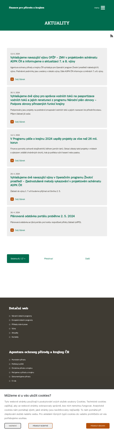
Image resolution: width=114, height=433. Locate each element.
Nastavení (13, 426)
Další (87, 258)
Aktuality (15, 333)
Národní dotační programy (22, 316)
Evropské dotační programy (22, 320)
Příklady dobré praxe (20, 324)
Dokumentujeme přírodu (21, 376)
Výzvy (14, 328)
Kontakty (15, 337)
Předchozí (48, 258)
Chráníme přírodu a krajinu (22, 368)
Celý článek (20, 79)
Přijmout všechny (98, 426)
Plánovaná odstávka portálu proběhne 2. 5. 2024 (42, 216)
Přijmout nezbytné (40, 426)
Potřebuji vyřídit (17, 364)
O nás (14, 381)
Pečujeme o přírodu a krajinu (23, 372)
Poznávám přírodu (19, 360)
